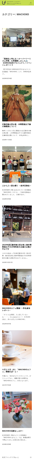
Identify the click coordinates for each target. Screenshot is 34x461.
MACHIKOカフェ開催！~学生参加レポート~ (16, 309)
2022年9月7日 (6, 324)
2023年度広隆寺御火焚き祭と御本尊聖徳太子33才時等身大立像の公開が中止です (17, 247)
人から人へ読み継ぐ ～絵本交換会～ (16, 185)
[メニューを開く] (31, 3)
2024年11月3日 (7, 140)
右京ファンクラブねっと (10, 457)
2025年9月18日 (7, 78)
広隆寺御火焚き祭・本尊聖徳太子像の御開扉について (16, 125)
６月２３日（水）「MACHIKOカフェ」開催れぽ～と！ (16, 370)
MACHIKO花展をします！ (13, 431)
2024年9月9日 (6, 199)
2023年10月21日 (7, 262)
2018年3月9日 (6, 444)
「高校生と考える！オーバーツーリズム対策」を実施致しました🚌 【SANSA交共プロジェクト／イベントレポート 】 (17, 62)
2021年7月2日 (6, 385)
